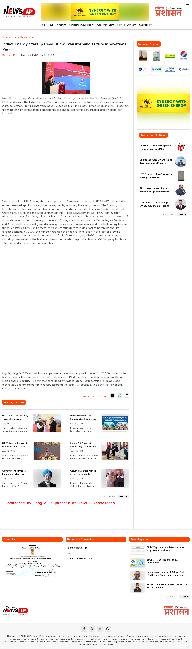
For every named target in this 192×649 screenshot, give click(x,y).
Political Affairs (56, 25)
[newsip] (19, 12)
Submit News (146, 25)
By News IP (8, 55)
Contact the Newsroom (80, 558)
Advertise (73, 553)
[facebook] (84, 629)
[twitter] (92, 629)
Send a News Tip (77, 547)
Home (42, 25)
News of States (125, 25)
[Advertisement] (56, 518)
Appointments (104, 25)
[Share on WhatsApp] (120, 395)
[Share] (127, 395)
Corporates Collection (80, 25)
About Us (10, 539)
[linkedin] (100, 629)
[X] (112, 395)
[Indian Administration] (168, 12)
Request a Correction (80, 539)
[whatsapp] (108, 629)
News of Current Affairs (23, 37)
